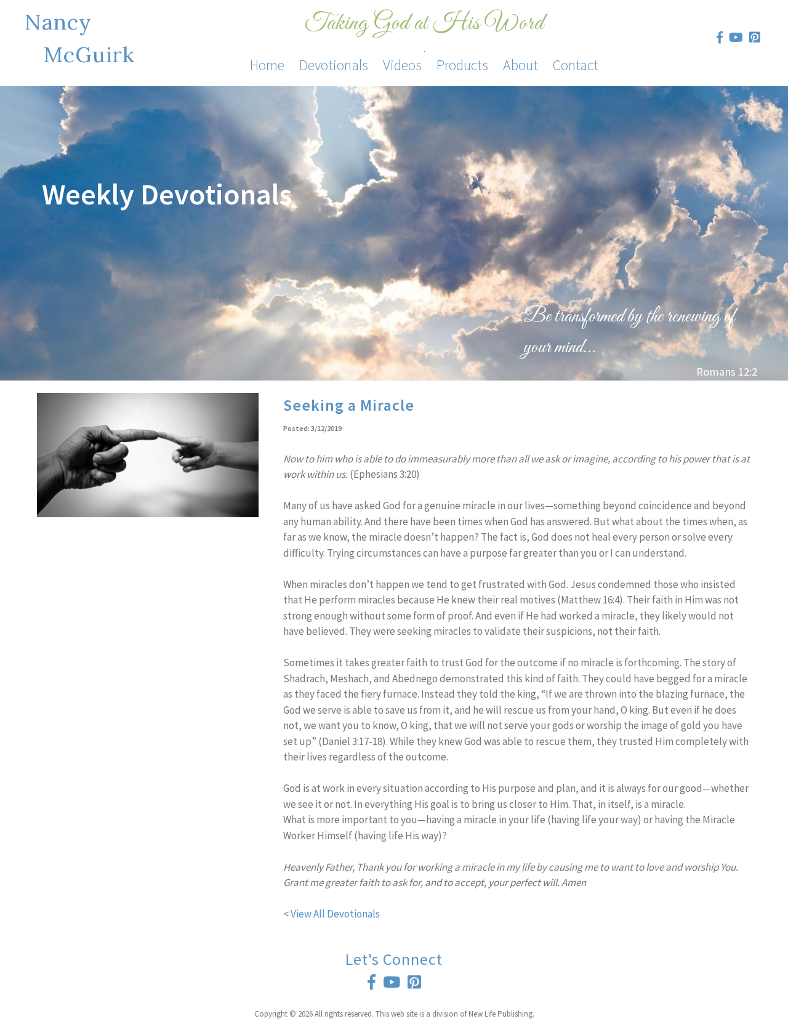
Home (267, 65)
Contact (575, 65)
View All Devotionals (335, 914)
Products (462, 65)
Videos (402, 65)
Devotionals (333, 65)
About (520, 65)
